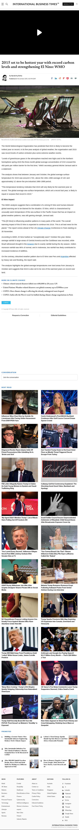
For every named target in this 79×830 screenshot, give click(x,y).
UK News (4, 786)
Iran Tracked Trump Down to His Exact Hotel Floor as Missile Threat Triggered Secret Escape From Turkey (58, 452)
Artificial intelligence (23, 803)
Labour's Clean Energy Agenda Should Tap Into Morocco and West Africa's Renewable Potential (55, 739)
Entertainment (6, 806)
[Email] (71, 78)
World (3, 783)
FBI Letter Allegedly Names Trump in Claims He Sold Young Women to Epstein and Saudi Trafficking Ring (19, 486)
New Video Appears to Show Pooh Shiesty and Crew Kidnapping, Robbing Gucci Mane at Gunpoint (59, 723)
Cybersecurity (21, 799)
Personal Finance (7, 799)
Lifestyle (4, 809)
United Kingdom (52, 793)
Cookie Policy (36, 796)
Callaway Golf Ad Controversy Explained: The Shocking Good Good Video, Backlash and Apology (59, 486)
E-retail (19, 783)
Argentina (65, 256)
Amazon (30, 244)
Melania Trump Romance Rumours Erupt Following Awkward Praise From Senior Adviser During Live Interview (57, 588)
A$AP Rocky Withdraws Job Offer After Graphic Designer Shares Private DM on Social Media (20, 588)
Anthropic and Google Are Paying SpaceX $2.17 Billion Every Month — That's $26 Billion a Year (59, 655)
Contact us (35, 786)
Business (4, 793)
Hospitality (20, 786)
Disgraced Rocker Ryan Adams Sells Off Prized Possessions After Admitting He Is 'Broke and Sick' (17, 452)
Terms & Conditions (38, 790)
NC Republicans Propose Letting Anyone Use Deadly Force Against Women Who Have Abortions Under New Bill (19, 621)
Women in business (22, 806)
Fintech (19, 816)
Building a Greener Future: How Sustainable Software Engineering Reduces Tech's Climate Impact (16, 739)
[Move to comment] (75, 78)
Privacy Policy (36, 793)
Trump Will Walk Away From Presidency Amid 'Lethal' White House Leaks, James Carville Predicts (19, 655)
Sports (3, 812)
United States (51, 796)
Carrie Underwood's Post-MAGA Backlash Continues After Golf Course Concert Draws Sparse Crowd (58, 418)
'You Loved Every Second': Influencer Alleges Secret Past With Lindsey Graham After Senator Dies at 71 (19, 554)
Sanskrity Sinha (16, 76)
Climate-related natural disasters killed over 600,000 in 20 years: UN (30, 284)
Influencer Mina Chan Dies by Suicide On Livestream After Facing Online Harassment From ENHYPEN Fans (18, 418)
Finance (19, 796)
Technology (5, 803)
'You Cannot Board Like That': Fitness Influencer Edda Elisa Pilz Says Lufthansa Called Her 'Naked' (57, 554)
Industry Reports (22, 819)
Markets (4, 790)
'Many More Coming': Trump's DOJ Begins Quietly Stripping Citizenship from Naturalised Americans (19, 689)
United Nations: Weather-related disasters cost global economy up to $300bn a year (35, 288)
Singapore (50, 790)
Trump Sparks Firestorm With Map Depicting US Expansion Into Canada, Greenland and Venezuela (58, 621)
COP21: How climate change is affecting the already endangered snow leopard (33, 291)
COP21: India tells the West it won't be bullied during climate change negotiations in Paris (38, 295)
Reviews (4, 816)
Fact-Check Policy (37, 806)
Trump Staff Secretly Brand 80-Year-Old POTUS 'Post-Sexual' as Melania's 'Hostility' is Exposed (19, 723)
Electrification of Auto (23, 793)
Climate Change (44, 228)
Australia (49, 783)
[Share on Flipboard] (64, 78)
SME (3, 796)
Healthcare (20, 790)
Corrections (35, 799)
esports (19, 809)
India (48, 786)
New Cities (20, 812)
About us (34, 783)
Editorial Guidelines (58, 315)
